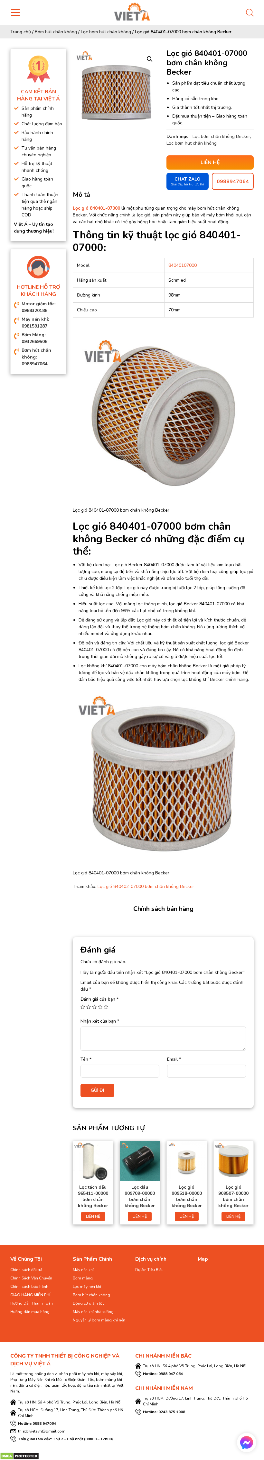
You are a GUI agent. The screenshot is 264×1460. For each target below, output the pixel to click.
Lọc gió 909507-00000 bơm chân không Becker (233, 1196)
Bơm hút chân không (56, 32)
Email (174, 1059)
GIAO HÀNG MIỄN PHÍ (30, 1295)
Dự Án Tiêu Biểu (149, 1269)
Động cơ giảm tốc (88, 1303)
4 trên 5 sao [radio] (100, 1007)
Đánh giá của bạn (99, 999)
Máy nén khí (83, 1269)
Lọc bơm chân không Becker (221, 136)
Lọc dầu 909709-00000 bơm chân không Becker (140, 1196)
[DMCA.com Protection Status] (19, 1456)
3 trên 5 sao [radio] (94, 1007)
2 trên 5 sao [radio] (88, 1007)
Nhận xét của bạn (99, 1021)
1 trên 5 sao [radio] (82, 1007)
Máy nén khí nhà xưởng (93, 1311)
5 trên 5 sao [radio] (106, 1007)
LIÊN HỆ (93, 1216)
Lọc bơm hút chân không (106, 32)
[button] (150, 59)
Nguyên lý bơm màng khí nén (99, 1320)
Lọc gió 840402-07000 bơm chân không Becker (146, 886)
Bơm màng (83, 1278)
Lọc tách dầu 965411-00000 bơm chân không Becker (93, 1196)
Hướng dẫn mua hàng (30, 1311)
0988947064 (233, 181)
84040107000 (182, 265)
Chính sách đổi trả (26, 1269)
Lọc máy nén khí (87, 1286)
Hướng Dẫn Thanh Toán (31, 1303)
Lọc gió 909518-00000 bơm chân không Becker (187, 1196)
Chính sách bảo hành (29, 1286)
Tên (85, 1059)
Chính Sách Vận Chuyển (31, 1278)
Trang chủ (20, 32)
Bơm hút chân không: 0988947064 (36, 357)
